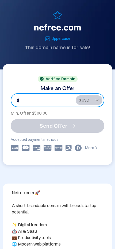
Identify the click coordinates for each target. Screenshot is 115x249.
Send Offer (53, 125)
